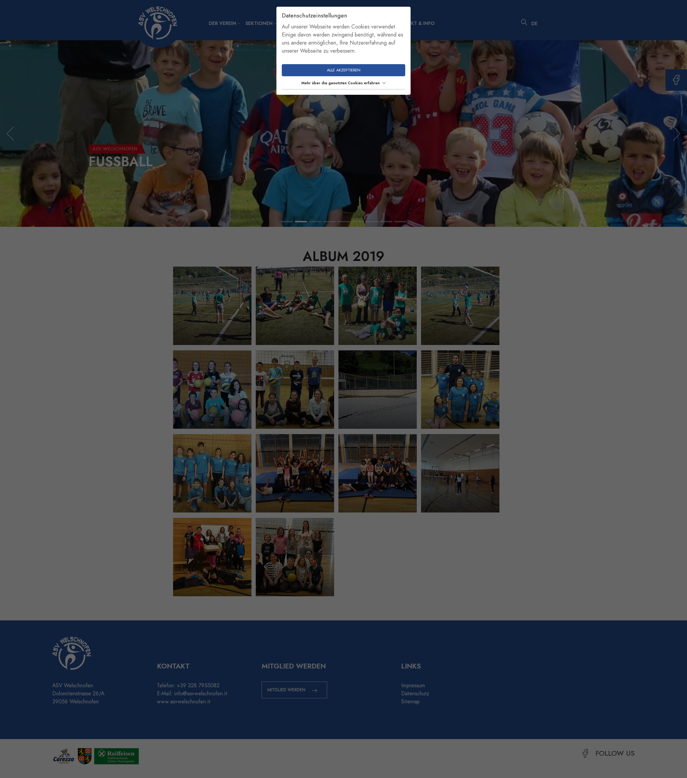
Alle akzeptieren (343, 70)
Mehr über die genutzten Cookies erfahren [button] (340, 83)
